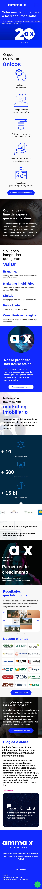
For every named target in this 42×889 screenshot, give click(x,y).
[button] (4, 621)
